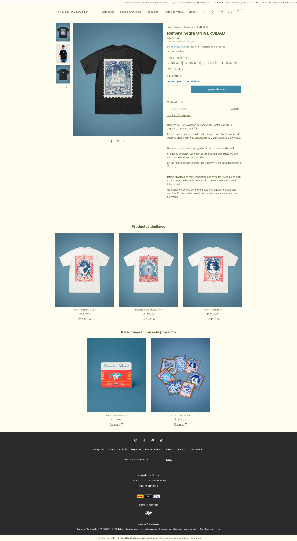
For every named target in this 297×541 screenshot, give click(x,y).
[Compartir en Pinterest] (124, 141)
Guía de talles (197, 449)
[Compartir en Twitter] (118, 141)
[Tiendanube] (148, 524)
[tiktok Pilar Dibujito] (161, 440)
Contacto (181, 449)
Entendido (196, 538)
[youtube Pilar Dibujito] (152, 440)
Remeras (177, 27)
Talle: (177, 57)
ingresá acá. (191, 529)
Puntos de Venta (173, 11)
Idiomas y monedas (148, 504)
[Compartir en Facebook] (111, 141)
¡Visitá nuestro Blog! (148, 486)
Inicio (169, 27)
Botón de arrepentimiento (210, 529)
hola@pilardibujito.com (148, 475)
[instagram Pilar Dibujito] (135, 440)
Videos (193, 11)
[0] (238, 12)
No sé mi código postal (179, 115)
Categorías (108, 11)
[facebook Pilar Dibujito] (144, 440)
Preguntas (152, 11)
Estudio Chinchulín (130, 11)
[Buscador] (211, 12)
